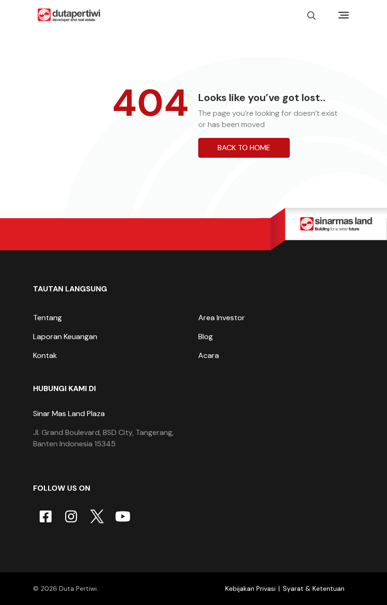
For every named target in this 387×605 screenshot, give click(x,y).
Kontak (45, 355)
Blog (205, 336)
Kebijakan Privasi (250, 588)
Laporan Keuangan (65, 336)
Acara (208, 355)
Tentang (47, 318)
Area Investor (221, 318)
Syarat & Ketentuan (314, 588)
